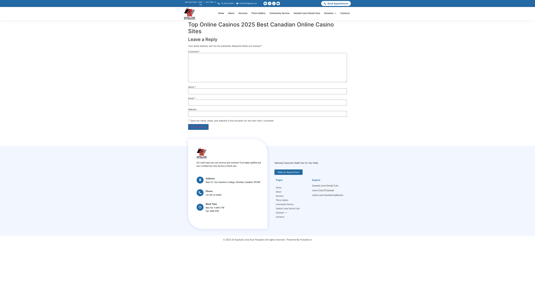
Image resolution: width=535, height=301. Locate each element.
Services (243, 13)
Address (210, 178)
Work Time (211, 204)
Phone (209, 191)
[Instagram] (269, 3)
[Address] (200, 180)
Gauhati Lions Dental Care (307, 13)
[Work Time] (200, 207)
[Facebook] (265, 3)
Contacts (345, 13)
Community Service (280, 13)
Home (221, 13)
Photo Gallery (258, 13)
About (231, 13)
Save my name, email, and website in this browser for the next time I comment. (232, 121)
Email (192, 98)
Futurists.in (306, 240)
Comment (194, 51)
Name (192, 87)
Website (192, 109)
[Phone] (200, 192)
